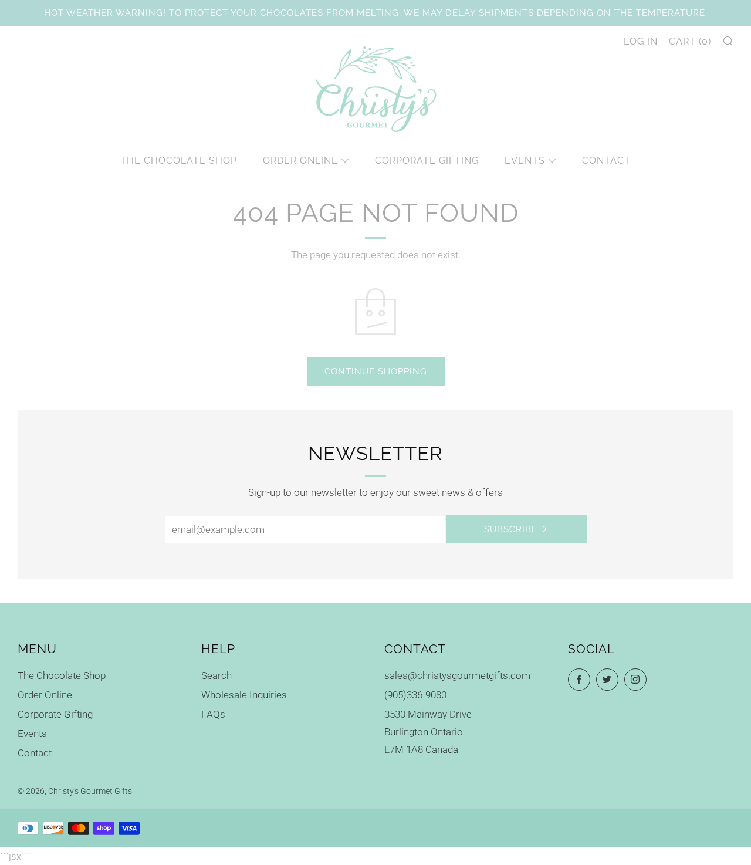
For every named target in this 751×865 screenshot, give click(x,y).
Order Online (300, 160)
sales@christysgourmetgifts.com (457, 675)
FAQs (213, 714)
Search (216, 675)
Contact (606, 160)
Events (525, 160)
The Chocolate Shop (178, 160)
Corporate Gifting (427, 160)
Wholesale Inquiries (244, 695)
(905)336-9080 (415, 695)
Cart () (690, 41)
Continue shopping (375, 371)
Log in (641, 41)
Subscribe (510, 529)
